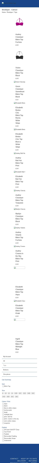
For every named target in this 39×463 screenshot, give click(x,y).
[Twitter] (30, 454)
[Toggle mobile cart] (32, 3)
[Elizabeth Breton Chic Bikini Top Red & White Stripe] (19, 103)
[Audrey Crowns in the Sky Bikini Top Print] (19, 246)
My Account (7, 356)
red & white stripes (10, 421)
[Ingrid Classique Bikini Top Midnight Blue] (19, 326)
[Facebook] (27, 454)
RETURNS (33, 461)
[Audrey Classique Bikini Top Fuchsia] (19, 22)
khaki (5, 412)
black (5, 406)
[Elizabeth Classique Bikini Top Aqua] (19, 275)
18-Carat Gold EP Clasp (11, 429)
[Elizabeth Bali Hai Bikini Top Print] (19, 172)
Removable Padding (10, 436)
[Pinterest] (36, 454)
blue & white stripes (10, 408)
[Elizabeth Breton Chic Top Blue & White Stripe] (19, 129)
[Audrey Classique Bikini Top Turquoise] (19, 190)
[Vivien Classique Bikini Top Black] (19, 55)
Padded (6, 434)
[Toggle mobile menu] (36, 3)
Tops (4, 365)
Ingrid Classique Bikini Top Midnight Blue (19, 344)
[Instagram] (33, 454)
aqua (5, 404)
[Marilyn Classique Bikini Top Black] (19, 209)
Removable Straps (10, 438)
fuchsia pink (8, 410)
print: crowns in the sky (11, 419)
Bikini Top (7, 386)
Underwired (7, 440)
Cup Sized (7, 432)
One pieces (6, 374)
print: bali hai (8, 416)
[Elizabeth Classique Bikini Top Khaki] (19, 301)
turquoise (7, 423)
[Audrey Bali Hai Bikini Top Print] (19, 153)
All (4, 361)
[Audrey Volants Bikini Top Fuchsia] (19, 228)
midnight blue (8, 414)
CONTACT (14, 459)
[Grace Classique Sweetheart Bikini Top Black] (19, 82)
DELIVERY (21, 461)
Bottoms (6, 370)
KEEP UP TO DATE (29, 459)
